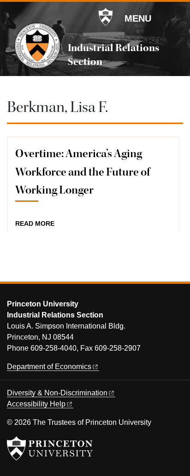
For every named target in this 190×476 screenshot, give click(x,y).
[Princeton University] (106, 17)
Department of (49, 366)
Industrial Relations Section (113, 54)
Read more (34, 224)
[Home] (37, 46)
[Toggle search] (177, 18)
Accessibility (36, 404)
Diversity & (57, 393)
